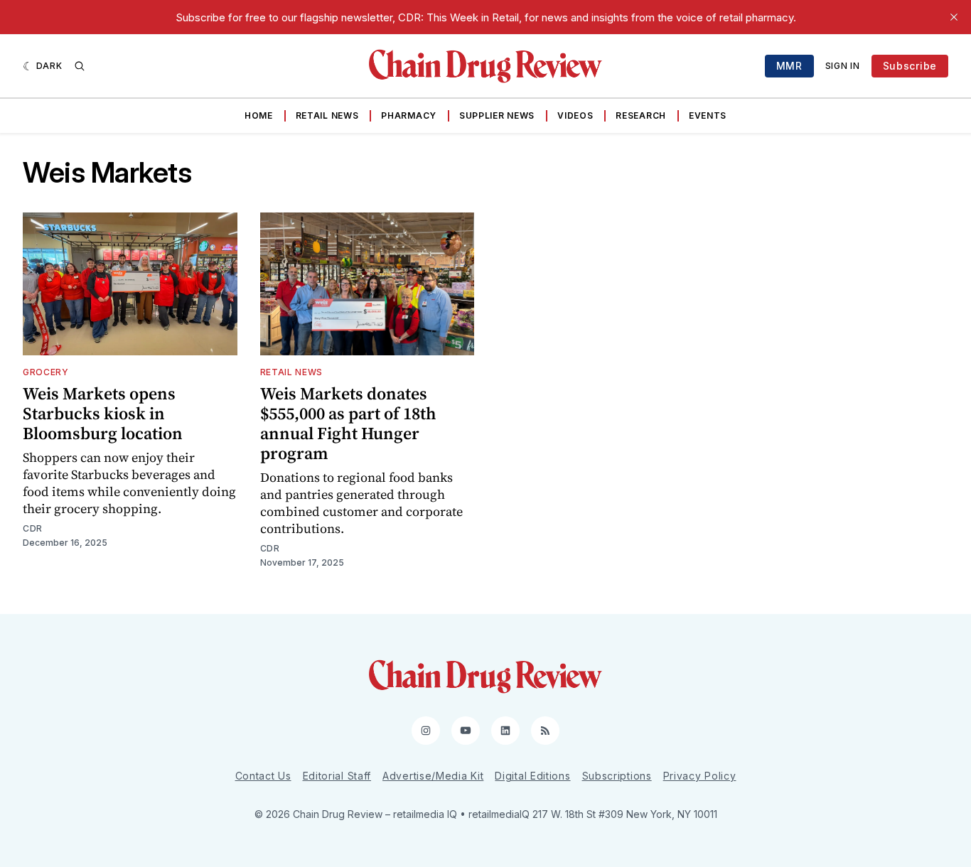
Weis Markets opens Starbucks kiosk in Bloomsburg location (103, 413)
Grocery (46, 372)
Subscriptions (617, 776)
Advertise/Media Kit (432, 776)
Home (259, 115)
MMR (789, 66)
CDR (33, 528)
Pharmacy (408, 115)
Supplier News (497, 115)
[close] (954, 17)
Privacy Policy (699, 776)
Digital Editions (532, 776)
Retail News (327, 115)
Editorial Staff (337, 776)
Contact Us (263, 776)
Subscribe (910, 66)
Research (641, 115)
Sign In (842, 65)
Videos (575, 115)
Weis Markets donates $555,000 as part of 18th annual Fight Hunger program (348, 423)
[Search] (79, 66)
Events (707, 115)
